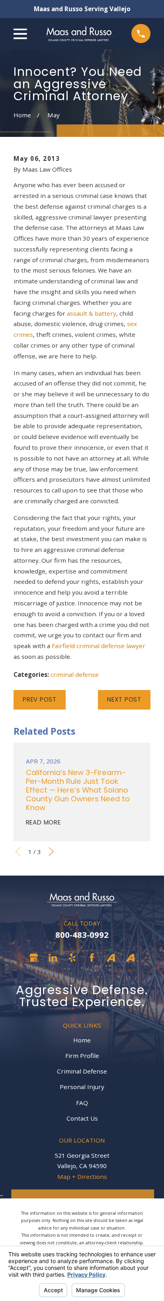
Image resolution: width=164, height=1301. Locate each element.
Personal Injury (82, 1087)
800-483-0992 (82, 934)
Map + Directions (82, 1176)
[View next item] (51, 851)
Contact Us (82, 1118)
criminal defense (75, 674)
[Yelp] (72, 957)
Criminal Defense (82, 1071)
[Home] (79, 33)
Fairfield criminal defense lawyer (98, 646)
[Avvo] (111, 957)
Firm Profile (82, 1056)
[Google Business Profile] (33, 957)
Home (82, 1040)
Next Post (124, 699)
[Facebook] (92, 957)
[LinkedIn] (53, 957)
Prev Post (40, 699)
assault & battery (91, 313)
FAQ (82, 1103)
